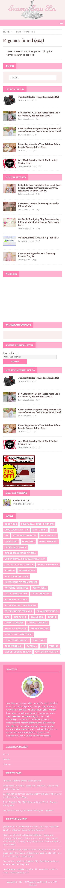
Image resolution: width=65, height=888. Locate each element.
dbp (53, 530)
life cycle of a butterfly (19, 565)
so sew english (13, 646)
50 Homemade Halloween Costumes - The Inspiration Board (31, 826)
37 (39, 228)
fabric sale (28, 541)
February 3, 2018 (27, 228)
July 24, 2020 (25, 151)
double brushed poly (24, 536)
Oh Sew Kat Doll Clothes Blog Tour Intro (38, 237)
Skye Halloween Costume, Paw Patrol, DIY (25, 830)
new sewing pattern (16, 576)
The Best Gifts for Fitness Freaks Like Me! (38, 97)
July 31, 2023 (25, 100)
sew (7, 617)
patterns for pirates (16, 588)
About (6, 754)
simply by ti (39, 640)
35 (35, 260)
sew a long (36, 617)
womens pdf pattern (47, 652)
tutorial (32, 646)
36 (39, 241)
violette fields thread (18, 652)
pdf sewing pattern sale (18, 611)
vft (43, 646)
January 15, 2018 (27, 241)
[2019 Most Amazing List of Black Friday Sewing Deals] (9, 163)
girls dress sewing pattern (20, 553)
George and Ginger (15, 547)
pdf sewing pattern (16, 599)
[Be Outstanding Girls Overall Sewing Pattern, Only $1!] (9, 256)
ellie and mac (48, 536)
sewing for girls (37, 623)
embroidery (11, 541)
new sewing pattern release (21, 582)
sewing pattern (40, 629)
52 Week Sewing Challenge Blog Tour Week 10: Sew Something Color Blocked (31, 841)
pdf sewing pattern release (20, 605)
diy (6, 536)
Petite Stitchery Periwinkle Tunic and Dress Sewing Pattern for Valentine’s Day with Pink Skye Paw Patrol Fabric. (39, 188)
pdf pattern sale (41, 594)
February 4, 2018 (27, 210)
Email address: (10, 353)
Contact (6, 759)
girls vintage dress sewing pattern (25, 559)
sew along (20, 617)
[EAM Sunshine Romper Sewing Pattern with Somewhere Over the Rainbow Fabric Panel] (9, 131)
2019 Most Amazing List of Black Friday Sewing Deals (28, 810)
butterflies (40, 530)
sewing (52, 617)
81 (39, 194)
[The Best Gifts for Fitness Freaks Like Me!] (9, 100)
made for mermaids (48, 565)
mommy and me (27, 570)
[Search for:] (32, 77)
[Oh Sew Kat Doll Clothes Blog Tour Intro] (9, 241)
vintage (53, 646)
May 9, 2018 (25, 260)
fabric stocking (48, 541)
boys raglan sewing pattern (37, 524)
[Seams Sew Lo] (32, 17)
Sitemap (7, 764)
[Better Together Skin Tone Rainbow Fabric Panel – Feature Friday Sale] (9, 147)
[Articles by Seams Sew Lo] (7, 504)
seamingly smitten (47, 611)
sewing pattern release (18, 634)
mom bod (10, 570)
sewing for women (15, 629)
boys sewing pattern (17, 530)
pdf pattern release (16, 594)
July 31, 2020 (25, 135)
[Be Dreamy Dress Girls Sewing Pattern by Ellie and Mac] (9, 206)
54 (39, 210)
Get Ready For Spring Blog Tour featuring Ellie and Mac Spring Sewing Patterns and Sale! (39, 222)
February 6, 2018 (27, 194)
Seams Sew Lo (21, 500)
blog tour (11, 524)
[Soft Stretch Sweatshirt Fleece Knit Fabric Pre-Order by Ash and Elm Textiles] (9, 116)
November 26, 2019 (28, 166)
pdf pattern (39, 588)
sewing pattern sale (16, 640)
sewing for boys (14, 623)
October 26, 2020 (27, 119)
